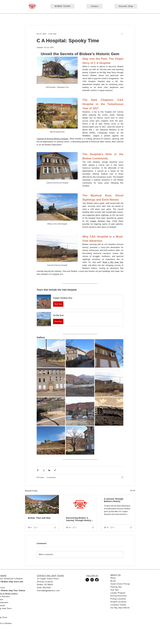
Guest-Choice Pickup (120, 584)
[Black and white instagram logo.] (92, 579)
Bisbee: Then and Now (39, 518)
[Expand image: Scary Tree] (80, 440)
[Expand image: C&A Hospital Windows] (109, 353)
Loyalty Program (117, 593)
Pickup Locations (118, 599)
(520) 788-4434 (44, 588)
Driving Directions (118, 596)
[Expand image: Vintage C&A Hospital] (109, 411)
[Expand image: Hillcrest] (80, 411)
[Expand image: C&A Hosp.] (51, 440)
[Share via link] (55, 470)
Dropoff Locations (118, 602)
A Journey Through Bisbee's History (113, 500)
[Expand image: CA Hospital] (80, 353)
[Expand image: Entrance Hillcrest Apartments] (51, 382)
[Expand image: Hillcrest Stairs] (51, 411)
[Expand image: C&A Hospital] (51, 353)
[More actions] (122, 33)
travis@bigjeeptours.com (48, 590)
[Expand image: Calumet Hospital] (80, 382)
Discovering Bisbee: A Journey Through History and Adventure (78, 519)
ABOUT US (115, 575)
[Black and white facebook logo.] (97, 579)
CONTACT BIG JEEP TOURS (50, 576)
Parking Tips (116, 587)
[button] (80, 302)
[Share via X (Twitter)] (43, 470)
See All (132, 490)
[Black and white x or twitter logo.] (87, 579)
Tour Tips (114, 590)
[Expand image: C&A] (109, 382)
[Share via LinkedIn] (49, 470)
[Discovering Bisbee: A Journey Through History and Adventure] (80, 504)
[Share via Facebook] (38, 470)
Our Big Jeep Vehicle (120, 608)
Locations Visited (118, 605)
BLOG (113, 581)
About (113, 578)
